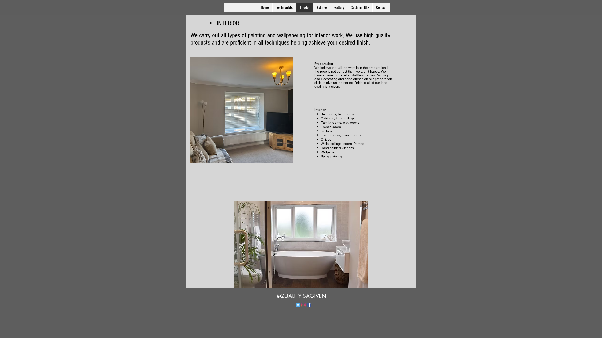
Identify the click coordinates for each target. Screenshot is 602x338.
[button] (301, 244)
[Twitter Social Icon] (298, 305)
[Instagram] (303, 305)
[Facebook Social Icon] (309, 305)
